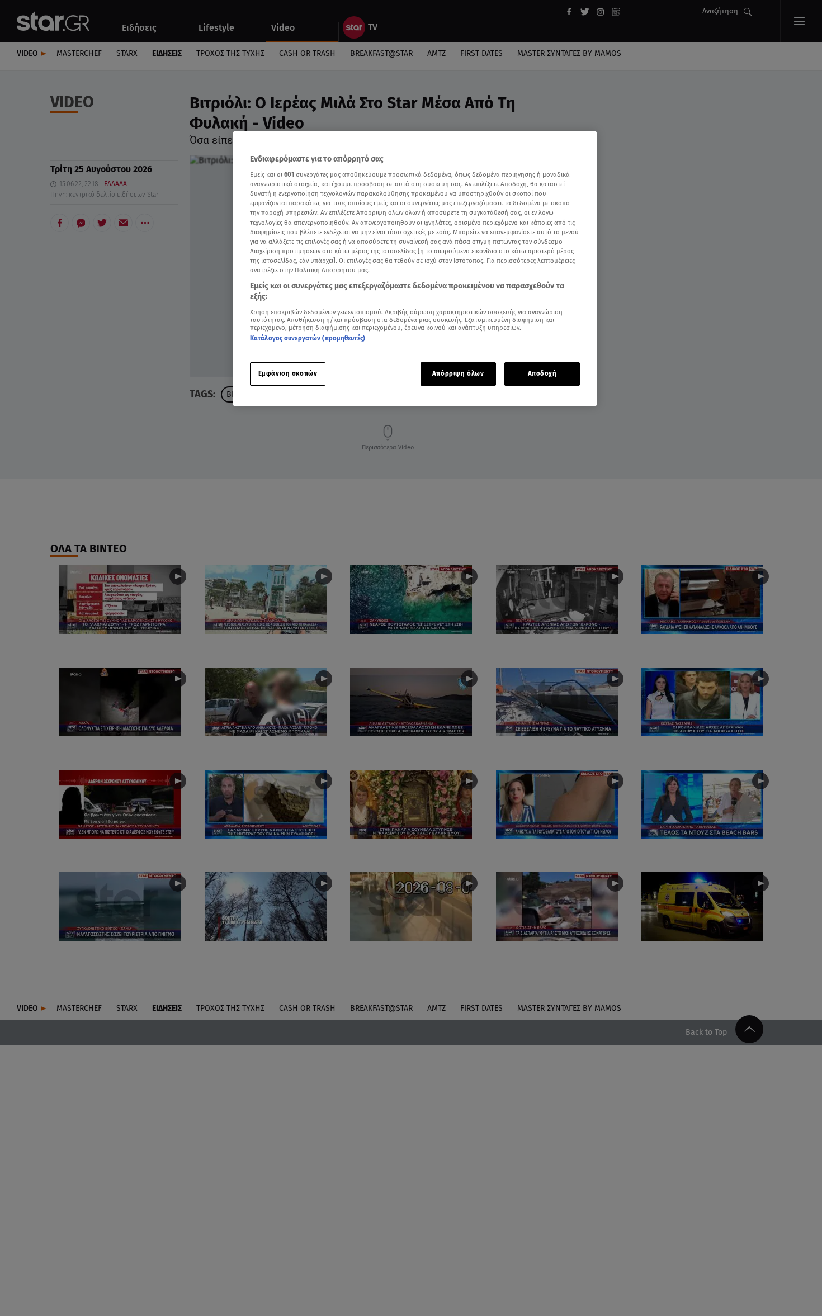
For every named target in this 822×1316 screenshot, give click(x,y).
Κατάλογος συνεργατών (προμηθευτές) (307, 339)
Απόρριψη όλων (458, 374)
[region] (415, 268)
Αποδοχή (542, 374)
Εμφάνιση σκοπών (288, 374)
